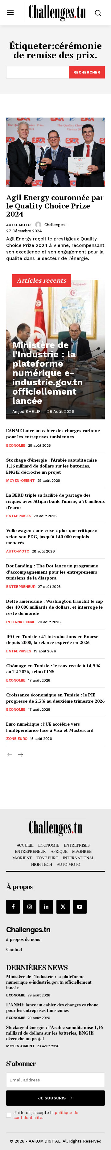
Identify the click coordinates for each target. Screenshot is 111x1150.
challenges (54, 224)
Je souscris (52, 1098)
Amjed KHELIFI (27, 411)
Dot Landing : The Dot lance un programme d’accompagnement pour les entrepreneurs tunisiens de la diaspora (52, 572)
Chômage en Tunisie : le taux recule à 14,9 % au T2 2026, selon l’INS (53, 669)
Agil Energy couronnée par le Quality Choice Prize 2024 (55, 205)
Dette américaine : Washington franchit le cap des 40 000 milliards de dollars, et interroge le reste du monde (54, 607)
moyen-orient (20, 480)
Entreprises (18, 516)
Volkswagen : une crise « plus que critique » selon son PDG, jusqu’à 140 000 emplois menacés (51, 536)
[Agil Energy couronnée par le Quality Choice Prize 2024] (55, 152)
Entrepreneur (20, 586)
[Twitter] (63, 907)
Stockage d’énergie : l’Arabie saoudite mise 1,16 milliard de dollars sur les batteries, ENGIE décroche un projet (51, 466)
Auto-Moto (18, 225)
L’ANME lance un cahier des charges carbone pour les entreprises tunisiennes (53, 433)
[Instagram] (29, 907)
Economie (15, 445)
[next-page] (20, 755)
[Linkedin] (46, 907)
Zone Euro (16, 738)
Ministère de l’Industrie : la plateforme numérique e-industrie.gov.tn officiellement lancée (47, 372)
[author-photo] (39, 224)
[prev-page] (10, 755)
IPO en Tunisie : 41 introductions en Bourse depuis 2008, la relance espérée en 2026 (52, 639)
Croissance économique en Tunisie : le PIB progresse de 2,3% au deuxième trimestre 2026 (55, 698)
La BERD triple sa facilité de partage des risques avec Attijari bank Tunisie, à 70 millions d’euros (55, 501)
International (20, 622)
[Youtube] (80, 907)
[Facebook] (13, 907)
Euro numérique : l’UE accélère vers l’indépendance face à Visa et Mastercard (49, 727)
